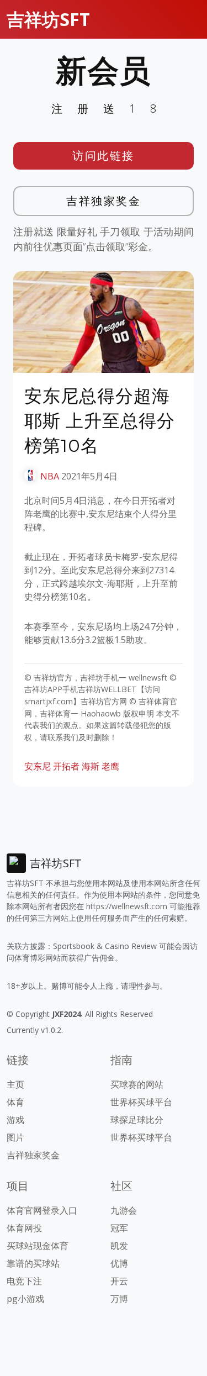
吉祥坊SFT (48, 19)
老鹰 (110, 766)
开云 (119, 1281)
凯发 (119, 1246)
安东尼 (37, 766)
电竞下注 (24, 1281)
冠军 (119, 1228)
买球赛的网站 (136, 1084)
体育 (15, 1102)
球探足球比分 (136, 1120)
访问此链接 (103, 155)
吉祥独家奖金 (103, 200)
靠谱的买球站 (33, 1263)
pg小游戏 (25, 1299)
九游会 (123, 1210)
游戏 (15, 1120)
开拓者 (66, 766)
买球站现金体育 (37, 1246)
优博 (119, 1263)
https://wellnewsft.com (126, 906)
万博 (119, 1299)
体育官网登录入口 (42, 1210)
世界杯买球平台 (141, 1102)
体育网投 (24, 1228)
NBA (49, 476)
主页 (15, 1084)
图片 (15, 1137)
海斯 (90, 766)
